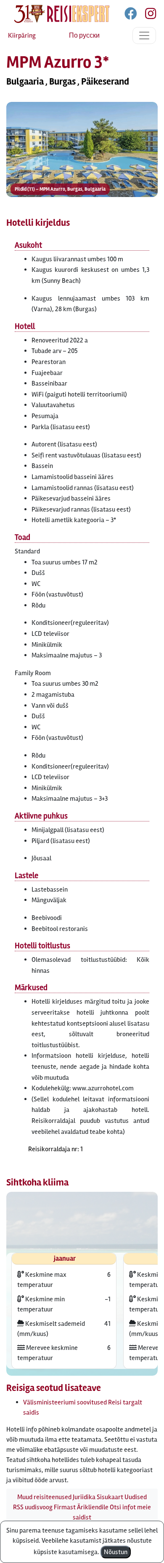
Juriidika (84, 1497)
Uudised (135, 1497)
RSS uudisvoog (33, 1507)
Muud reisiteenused (44, 1497)
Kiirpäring (22, 35)
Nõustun (115, 1552)
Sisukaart (110, 1497)
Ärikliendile (92, 1507)
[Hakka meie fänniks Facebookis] (131, 15)
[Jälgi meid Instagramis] (147, 15)
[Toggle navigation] (144, 35)
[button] (82, 149)
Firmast (65, 1507)
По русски (84, 35)
